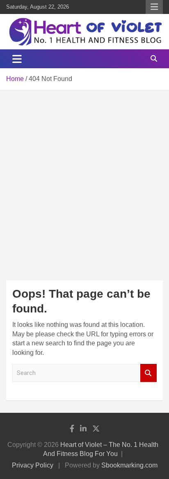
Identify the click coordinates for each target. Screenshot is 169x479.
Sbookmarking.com (129, 465)
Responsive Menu (154, 7)
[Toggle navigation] (17, 58)
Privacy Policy (32, 465)
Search (148, 373)
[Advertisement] (84, 179)
